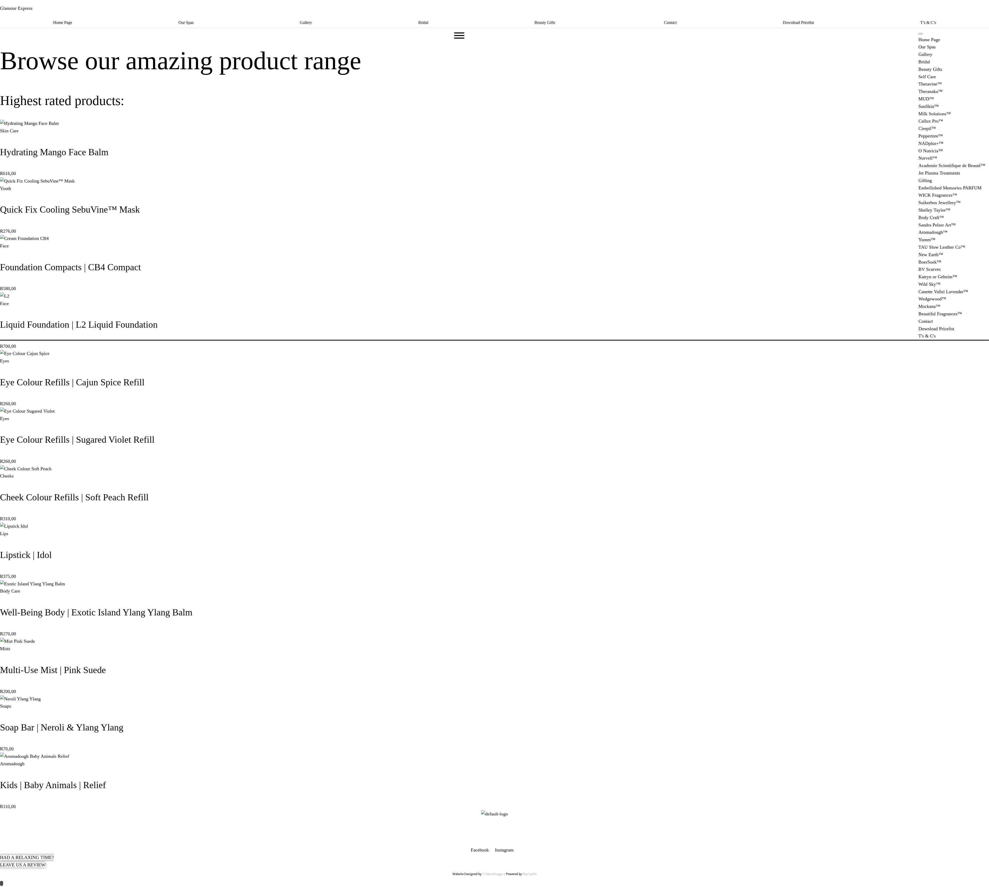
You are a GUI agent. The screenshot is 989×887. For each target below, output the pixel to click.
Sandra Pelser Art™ (937, 225)
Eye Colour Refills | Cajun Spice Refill (72, 382)
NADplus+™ (930, 143)
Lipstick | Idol (26, 555)
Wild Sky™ (929, 284)
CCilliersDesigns (492, 874)
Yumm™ (926, 239)
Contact (670, 22)
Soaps (5, 706)
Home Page (62, 22)
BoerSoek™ (929, 262)
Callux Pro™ (930, 121)
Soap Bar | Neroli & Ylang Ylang (61, 727)
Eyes (4, 360)
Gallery (306, 22)
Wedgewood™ (932, 298)
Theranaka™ (930, 91)
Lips (4, 533)
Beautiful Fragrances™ (940, 313)
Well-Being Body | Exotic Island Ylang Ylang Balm (96, 612)
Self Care (927, 76)
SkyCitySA (530, 874)
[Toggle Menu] (920, 33)
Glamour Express (16, 8)
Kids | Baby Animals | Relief (53, 785)
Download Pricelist (798, 22)
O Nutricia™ (930, 150)
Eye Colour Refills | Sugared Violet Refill (77, 439)
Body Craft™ (931, 217)
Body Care (10, 591)
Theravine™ (930, 83)
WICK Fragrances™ (937, 195)
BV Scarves (929, 269)
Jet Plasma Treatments (939, 173)
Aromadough (12, 763)
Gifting (925, 180)
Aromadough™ (933, 232)
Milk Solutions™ (934, 113)
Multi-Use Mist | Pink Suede (53, 670)
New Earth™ (930, 254)
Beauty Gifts (544, 22)
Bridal (423, 22)
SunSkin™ (928, 106)
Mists (5, 648)
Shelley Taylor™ (934, 210)
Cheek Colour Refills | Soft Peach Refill (74, 497)
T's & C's (927, 335)
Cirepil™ (927, 128)
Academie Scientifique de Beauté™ (951, 165)
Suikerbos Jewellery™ (939, 202)
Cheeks (7, 476)
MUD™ (926, 98)
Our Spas (186, 22)
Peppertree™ (930, 135)
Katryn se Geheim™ (937, 276)
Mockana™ (929, 306)
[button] (546, 23)
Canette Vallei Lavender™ (943, 291)
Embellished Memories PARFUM (950, 187)
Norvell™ (927, 158)
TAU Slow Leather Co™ (941, 247)
